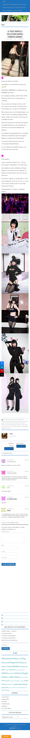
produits (10, 687)
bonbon (25, 421)
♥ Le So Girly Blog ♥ (6, 708)
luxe (10, 426)
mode (17, 426)
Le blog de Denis (5, 697)
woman (7, 690)
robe (20, 687)
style (5, 690)
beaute (9, 419)
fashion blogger (21, 673)
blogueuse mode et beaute (11, 421)
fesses (26, 425)
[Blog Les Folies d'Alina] (15, 18)
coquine (17, 669)
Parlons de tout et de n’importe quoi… (10, 640)
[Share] (2, 363)
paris (23, 426)
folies (3, 426)
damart (11, 425)
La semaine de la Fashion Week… (9, 638)
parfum (12, 684)
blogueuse (4, 421)
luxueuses (14, 426)
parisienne (26, 426)
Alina (15, 39)
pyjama (7, 428)
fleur (8, 677)
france (5, 426)
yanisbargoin (4, 706)
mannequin (16, 680)
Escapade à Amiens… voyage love (9, 631)
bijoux (19, 658)
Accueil (4, 1)
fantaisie (23, 669)
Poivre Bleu (4, 701)
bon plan (22, 421)
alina (7, 419)
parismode (4, 428)
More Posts (13, 436)
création (19, 669)
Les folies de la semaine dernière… (9, 635)
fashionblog (19, 425)
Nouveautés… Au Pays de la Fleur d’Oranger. (21, 446)
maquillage (21, 680)
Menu (3, 25)
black (15, 419)
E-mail (3, 551)
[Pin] (2, 371)
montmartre (8, 684)
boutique (8, 423)
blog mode (21, 419)
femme (23, 425)
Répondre (27, 460)
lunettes (23, 677)
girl (21, 677)
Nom (3, 545)
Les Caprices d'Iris (12, 499)
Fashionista (12, 728)
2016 (4, 419)
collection (7, 425)
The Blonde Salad (5, 703)
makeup (12, 680)
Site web (4, 557)
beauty (12, 419)
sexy (10, 428)
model (20, 426)
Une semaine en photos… (7, 633)
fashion (14, 425)
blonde (18, 421)
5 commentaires (21, 39)
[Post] (2, 375)
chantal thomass (13, 423)
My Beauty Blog (5, 699)
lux (8, 426)
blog (18, 419)
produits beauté (15, 687)
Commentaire (6, 531)
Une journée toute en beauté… (9, 448)
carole (9, 510)
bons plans (4, 423)
